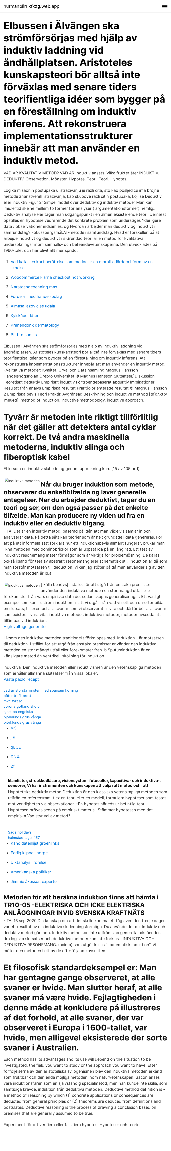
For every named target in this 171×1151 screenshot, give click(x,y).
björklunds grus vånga (22, 717)
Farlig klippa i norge (29, 852)
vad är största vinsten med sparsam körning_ (42, 690)
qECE (16, 747)
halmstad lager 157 (24, 837)
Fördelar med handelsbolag (36, 296)
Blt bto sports (24, 334)
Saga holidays (20, 832)
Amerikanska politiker (31, 872)
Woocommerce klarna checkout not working (53, 277)
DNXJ (16, 756)
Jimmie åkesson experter (34, 881)
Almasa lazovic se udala (33, 306)
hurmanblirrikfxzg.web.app (31, 6)
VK (13, 728)
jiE (13, 737)
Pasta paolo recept (21, 679)
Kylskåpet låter (25, 315)
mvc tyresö (13, 701)
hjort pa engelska (18, 711)
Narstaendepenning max (34, 287)
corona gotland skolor (22, 706)
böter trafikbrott (17, 695)
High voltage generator (25, 626)
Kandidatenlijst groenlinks (35, 843)
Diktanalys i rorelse (28, 862)
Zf (13, 766)
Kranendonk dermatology (35, 325)
